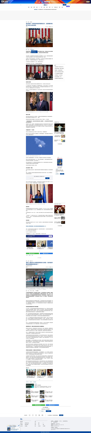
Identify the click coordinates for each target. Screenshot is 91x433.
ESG (52, 7)
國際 (34, 7)
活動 (62, 7)
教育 (47, 7)
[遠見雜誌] (45, 5)
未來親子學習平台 (65, 421)
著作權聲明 (52, 427)
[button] (51, 244)
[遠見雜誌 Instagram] (36, 415)
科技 (41, 7)
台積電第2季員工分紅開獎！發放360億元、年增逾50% (35, 396)
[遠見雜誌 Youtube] (39, 415)
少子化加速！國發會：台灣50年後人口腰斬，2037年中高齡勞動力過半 (49, 392)
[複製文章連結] (30, 49)
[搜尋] (70, 4)
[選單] (20, 4)
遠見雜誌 (52, 421)
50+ (51, 422)
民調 (49, 7)
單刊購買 (62, 173)
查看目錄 (57, 173)
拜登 (26, 255)
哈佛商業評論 (56, 421)
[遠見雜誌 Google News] (42, 415)
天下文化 (60, 421)
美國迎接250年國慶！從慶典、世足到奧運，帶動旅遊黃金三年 (60, 171)
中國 (32, 255)
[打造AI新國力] (59, 162)
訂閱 (64, 4)
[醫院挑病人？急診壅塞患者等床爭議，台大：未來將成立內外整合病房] (42, 396)
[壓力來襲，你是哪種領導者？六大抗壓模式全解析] (28, 400)
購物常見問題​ (26, 424)
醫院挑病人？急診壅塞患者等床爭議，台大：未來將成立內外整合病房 (48, 396)
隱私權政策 (56, 427)
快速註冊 (48, 411)
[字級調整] (33, 49)
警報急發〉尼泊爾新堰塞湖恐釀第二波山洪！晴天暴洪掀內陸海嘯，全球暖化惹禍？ (35, 392)
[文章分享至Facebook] (28, 49)
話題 (31, 7)
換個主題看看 (60, 225)
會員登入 (42, 411)
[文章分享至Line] (26, 49)
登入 (32, 52)
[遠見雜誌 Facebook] (33, 415)
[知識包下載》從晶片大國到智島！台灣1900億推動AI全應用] (9, 429)
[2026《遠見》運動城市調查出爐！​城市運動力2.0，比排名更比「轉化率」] (42, 400)
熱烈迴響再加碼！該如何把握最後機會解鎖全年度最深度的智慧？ (47, 9)
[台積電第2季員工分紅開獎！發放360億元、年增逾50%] (28, 396)
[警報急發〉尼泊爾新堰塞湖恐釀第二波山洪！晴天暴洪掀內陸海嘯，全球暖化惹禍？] (28, 392)
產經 (44, 7)
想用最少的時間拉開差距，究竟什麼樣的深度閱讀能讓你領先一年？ (36, 226)
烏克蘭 (29, 255)
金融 (37, 7)
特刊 (61, 157)
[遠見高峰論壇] (4, 1)
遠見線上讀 (55, 7)
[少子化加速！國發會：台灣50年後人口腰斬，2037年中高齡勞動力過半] (42, 392)
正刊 (58, 157)
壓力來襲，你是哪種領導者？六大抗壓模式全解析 (35, 400)
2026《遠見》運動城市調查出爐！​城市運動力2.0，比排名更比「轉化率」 (49, 400)
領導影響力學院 (55, 422)
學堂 (59, 7)
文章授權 (21, 424)
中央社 (27, 26)
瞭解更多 (88, 1)
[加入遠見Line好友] (29, 415)
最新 (28, 7)
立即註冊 (61, 415)
